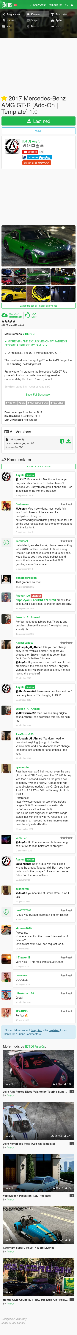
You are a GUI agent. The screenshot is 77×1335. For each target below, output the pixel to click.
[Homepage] (24, 145)
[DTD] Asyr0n (32, 141)
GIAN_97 (21, 838)
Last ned (41, 121)
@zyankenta (23, 864)
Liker (34, 317)
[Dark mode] (66, 4)
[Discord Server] (42, 145)
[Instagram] (29, 145)
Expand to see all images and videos (38, 305)
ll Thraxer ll (23, 957)
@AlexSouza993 (26, 691)
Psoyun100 (23, 595)
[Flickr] (33, 145)
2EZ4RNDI (22, 1011)
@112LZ (21, 479)
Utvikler (30, 475)
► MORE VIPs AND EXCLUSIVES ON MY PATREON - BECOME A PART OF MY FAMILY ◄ (36, 343)
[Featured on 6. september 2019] (4, 98)
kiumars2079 (24, 928)
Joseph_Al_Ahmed (28, 617)
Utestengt (36, 595)
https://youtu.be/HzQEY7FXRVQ (36, 600)
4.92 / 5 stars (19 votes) (12, 325)
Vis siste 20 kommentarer (38, 466)
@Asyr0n (21, 508)
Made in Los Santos (13, 1322)
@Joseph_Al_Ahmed (29, 647)
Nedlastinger (15, 317)
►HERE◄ (29, 334)
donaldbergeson (26, 577)
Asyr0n (20, 475)
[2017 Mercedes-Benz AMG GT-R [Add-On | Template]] (38, 245)
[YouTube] (37, 145)
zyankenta (22, 767)
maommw (22, 975)
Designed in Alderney (14, 1319)
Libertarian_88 (25, 993)
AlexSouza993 (25, 643)
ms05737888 (23, 910)
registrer (54, 1030)
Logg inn (36, 1030)
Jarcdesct (22, 541)
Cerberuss (22, 504)
